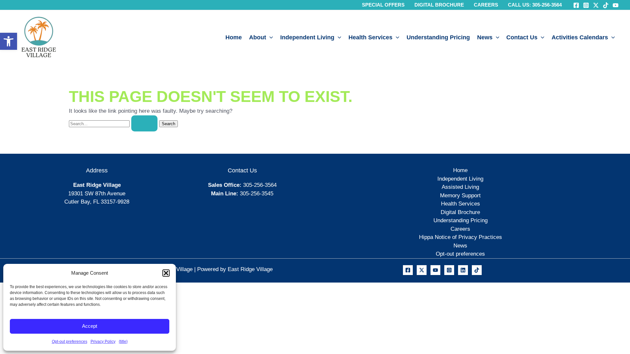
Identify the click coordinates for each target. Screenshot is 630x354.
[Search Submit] (144, 123)
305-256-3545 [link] (256, 193)
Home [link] (233, 37)
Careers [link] (460, 229)
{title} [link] (123, 341)
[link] (8, 41)
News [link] (485, 37)
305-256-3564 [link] (260, 185)
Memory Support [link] (460, 195)
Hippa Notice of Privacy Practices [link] (460, 237)
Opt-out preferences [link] (69, 341)
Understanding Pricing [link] (438, 37)
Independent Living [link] (307, 37)
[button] (166, 273)
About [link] (257, 37)
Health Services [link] (370, 37)
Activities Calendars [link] (580, 37)
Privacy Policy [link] (103, 341)
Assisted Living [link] (460, 187)
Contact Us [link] (521, 37)
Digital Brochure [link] (460, 212)
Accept (89, 326)
